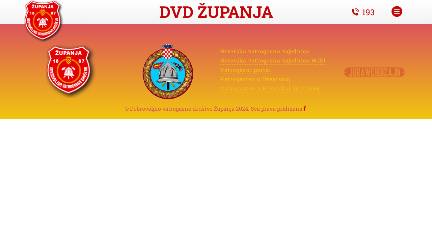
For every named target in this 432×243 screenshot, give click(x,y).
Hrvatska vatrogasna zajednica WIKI (273, 60)
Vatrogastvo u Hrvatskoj (255, 78)
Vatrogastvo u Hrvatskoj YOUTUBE (270, 87)
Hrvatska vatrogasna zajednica (264, 51)
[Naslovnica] (44, 22)
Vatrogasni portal (245, 69)
